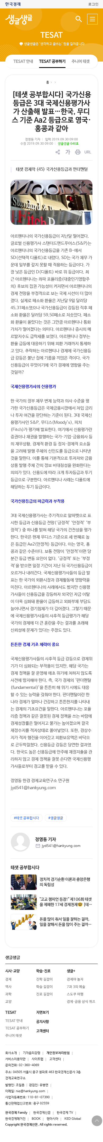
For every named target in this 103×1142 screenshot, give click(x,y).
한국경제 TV (65, 1113)
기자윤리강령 (31, 1053)
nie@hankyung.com (30, 1091)
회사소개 (11, 1053)
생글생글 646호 (68, 144)
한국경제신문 (42, 1113)
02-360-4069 (29, 1065)
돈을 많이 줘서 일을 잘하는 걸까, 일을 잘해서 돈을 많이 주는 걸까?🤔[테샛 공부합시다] (65, 924)
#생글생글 (55, 818)
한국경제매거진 (15, 1119)
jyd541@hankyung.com (61, 846)
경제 (8, 979)
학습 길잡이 (44, 987)
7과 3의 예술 (76, 987)
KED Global (72, 1119)
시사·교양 (12, 971)
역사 (8, 987)
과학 (8, 994)
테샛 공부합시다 (25, 867)
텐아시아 (52, 1119)
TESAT (51, 35)
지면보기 (42, 1012)
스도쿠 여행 (75, 994)
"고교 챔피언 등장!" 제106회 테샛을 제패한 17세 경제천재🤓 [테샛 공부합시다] (66, 904)
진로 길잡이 (44, 994)
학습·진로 (43, 971)
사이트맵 (37, 1059)
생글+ (71, 971)
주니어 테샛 (81, 61)
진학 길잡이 (44, 979)
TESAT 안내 (23, 61)
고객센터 (55, 1059)
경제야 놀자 (75, 979)
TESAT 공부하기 (52, 61)
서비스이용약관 (15, 1059)
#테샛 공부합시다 (26, 818)
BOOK (36, 1119)
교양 (8, 1002)
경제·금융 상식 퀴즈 (81, 1002)
